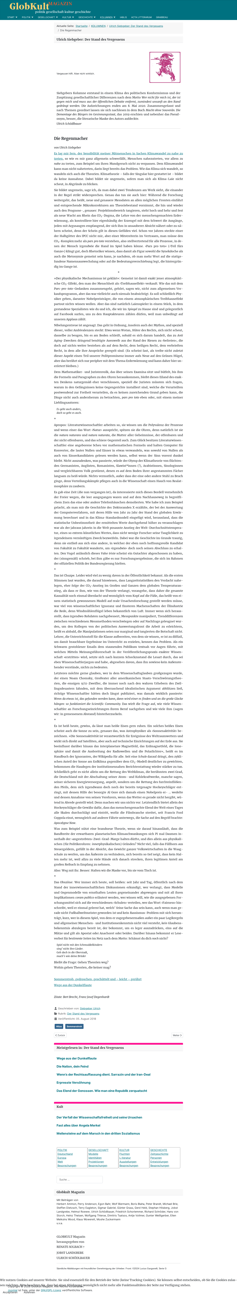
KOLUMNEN (106, 17)
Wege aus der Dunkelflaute (73, 985)
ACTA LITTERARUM (141, 17)
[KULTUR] (72, 17)
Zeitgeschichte (159, 1154)
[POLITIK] (32, 17)
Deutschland (65, 1154)
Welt (60, 1161)
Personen (156, 1157)
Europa (62, 1157)
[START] (16, 17)
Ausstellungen (127, 1161)
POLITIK (26, 17)
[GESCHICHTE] (94, 17)
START (11, 17)
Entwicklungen (159, 1161)
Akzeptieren (10, 1292)
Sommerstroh (74, 1026)
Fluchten (124, 1154)
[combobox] (80, 1179)
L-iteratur (125, 1157)
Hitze (59, 1026)
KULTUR (66, 17)
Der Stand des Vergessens (83, 1013)
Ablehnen (29, 1292)
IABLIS (123, 17)
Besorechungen (67, 1165)
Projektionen (96, 1161)
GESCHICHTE (86, 17)
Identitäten (95, 1157)
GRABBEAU (162, 17)
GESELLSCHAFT (46, 17)
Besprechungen (98, 1165)
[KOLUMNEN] (114, 17)
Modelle (93, 1154)
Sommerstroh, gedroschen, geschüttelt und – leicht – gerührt (98, 979)
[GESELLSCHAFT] (56, 17)
